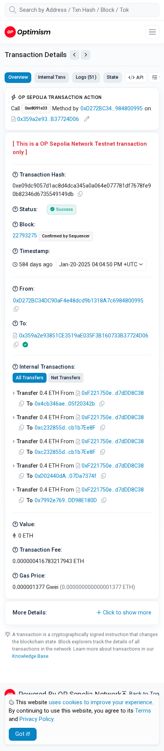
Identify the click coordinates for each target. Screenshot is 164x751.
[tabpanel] (82, 356)
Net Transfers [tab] (65, 377)
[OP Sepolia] (27, 32)
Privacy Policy (36, 719)
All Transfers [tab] (29, 377)
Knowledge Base (30, 656)
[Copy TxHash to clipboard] (80, 194)
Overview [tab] (18, 77)
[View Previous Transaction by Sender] (74, 55)
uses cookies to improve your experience (100, 702)
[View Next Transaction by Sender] (85, 55)
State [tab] (112, 77)
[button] (82, 613)
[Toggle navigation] (152, 32)
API (139, 77)
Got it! (22, 734)
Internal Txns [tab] (52, 77)
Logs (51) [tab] (86, 77)
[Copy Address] (16, 309)
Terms (143, 711)
